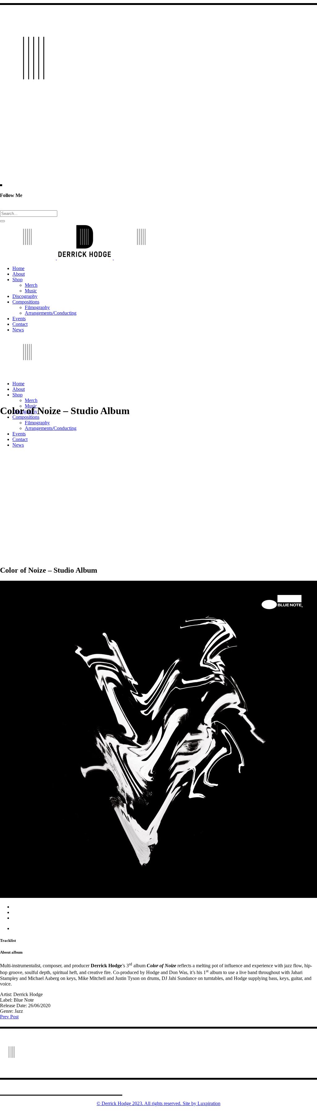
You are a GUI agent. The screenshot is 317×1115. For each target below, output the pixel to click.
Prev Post (9, 1016)
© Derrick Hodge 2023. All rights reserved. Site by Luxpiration (158, 1103)
